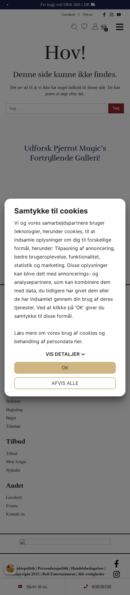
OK (65, 368)
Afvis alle (65, 383)
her (77, 341)
